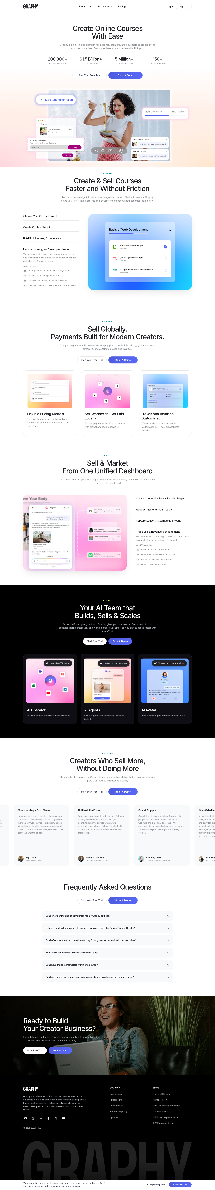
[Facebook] (48, 1125)
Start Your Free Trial (89, 75)
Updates (114, 1124)
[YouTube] (25, 1125)
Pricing (122, 6)
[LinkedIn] (40, 1125)
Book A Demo (125, 75)
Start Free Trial (95, 647)
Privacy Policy (160, 1106)
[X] (56, 1125)
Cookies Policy (160, 1118)
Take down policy (118, 1118)
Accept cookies (180, 1185)
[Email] (63, 1125)
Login (170, 6)
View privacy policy (156, 1185)
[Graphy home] (30, 6)
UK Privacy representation (165, 1124)
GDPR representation (163, 1129)
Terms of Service (161, 1100)
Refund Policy (116, 1112)
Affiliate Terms (116, 1106)
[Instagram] (33, 1125)
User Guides (116, 1100)
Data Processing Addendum (166, 1112)
